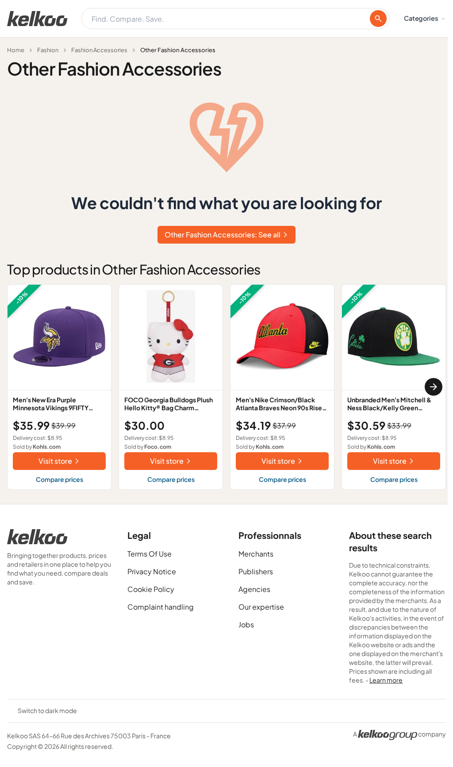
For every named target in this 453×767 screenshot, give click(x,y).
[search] (378, 18)
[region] (226, 387)
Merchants (255, 553)
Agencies (254, 589)
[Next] (433, 387)
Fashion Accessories (99, 49)
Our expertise (261, 606)
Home (15, 49)
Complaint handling (160, 606)
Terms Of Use (149, 553)
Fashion (47, 49)
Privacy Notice (151, 571)
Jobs (246, 624)
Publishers (255, 571)
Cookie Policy (150, 589)
